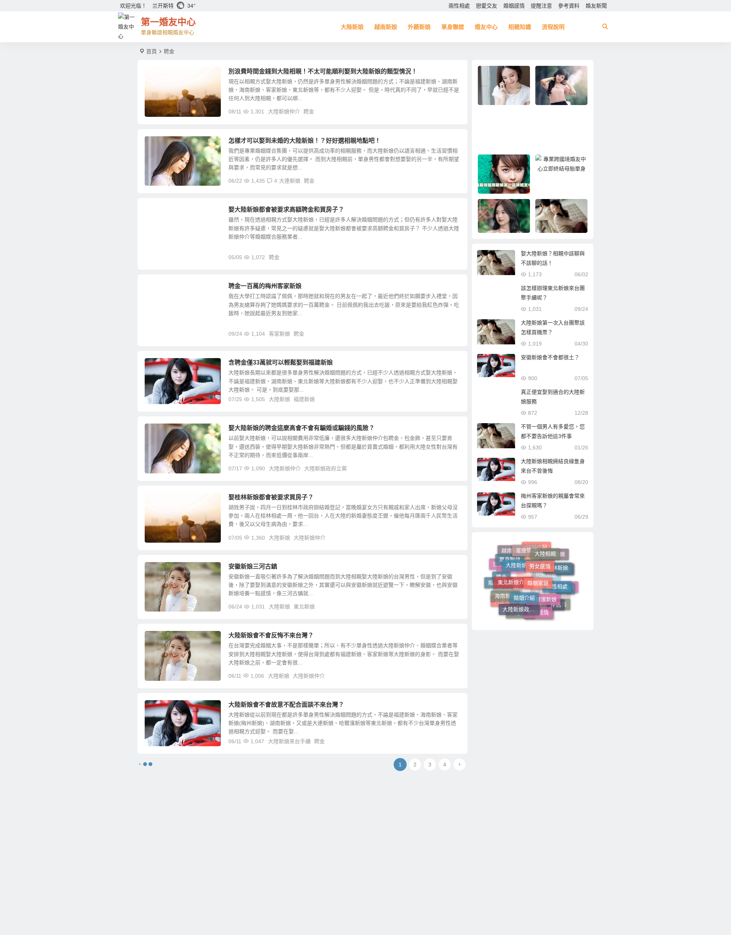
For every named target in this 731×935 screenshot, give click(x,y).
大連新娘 (289, 181)
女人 (565, 583)
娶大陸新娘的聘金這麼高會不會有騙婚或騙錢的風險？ (301, 428)
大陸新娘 (352, 27)
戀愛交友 (486, 6)
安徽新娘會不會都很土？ (550, 357)
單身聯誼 (452, 27)
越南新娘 (385, 27)
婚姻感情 (514, 6)
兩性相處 (459, 6)
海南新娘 (505, 584)
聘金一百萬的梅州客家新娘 (265, 286)
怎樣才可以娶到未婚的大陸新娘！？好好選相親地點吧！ (304, 140)
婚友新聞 (596, 6)
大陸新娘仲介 (284, 111)
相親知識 (519, 27)
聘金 (308, 111)
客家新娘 (161, 290)
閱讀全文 (453, 111)
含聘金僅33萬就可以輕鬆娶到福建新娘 (280, 362)
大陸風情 (161, 570)
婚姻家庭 (538, 562)
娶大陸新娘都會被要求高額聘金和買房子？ (286, 209)
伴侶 (555, 594)
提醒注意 (541, 6)
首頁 (151, 51)
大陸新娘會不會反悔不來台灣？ (271, 635)
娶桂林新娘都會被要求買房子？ (271, 497)
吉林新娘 (557, 559)
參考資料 (568, 6)
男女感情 (540, 551)
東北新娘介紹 (514, 565)
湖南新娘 (539, 611)
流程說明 (553, 27)
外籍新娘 (419, 27)
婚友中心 (486, 27)
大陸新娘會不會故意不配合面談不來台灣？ (286, 704)
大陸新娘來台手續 (289, 741)
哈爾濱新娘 (543, 580)
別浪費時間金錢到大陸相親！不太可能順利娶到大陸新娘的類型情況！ (322, 71)
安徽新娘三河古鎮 (252, 566)
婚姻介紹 (524, 578)
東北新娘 (304, 607)
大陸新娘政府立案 (325, 468)
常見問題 (161, 214)
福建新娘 (161, 367)
